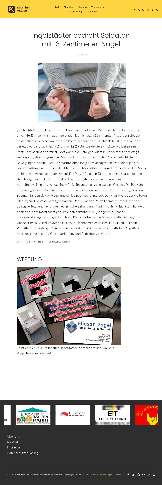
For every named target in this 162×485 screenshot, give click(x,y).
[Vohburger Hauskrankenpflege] (139, 415)
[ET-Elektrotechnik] (99, 415)
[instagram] (143, 10)
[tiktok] (152, 10)
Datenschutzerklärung (22, 453)
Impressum (14, 447)
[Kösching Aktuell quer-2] (19, 3)
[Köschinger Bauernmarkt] (20, 415)
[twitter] (139, 10)
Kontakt (12, 442)
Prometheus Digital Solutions (108, 474)
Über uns (13, 436)
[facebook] (134, 10)
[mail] (148, 10)
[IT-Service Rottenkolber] (60, 415)
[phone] (157, 10)
